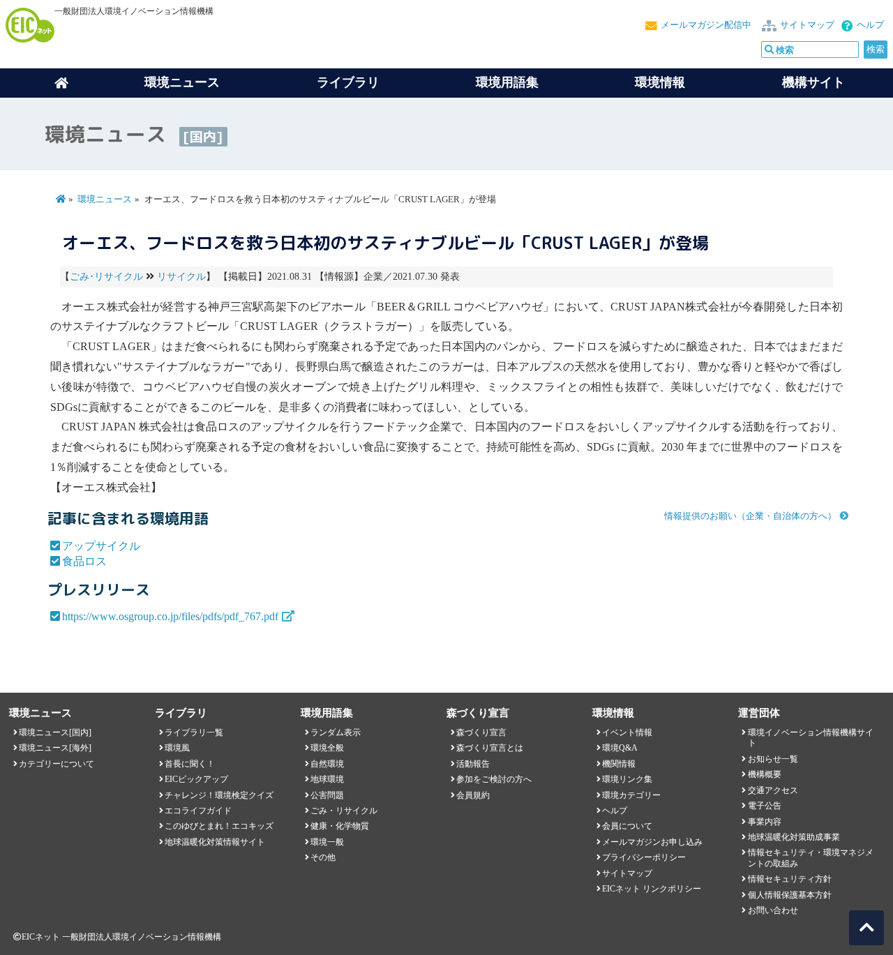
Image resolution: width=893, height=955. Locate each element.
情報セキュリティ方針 (790, 879)
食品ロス (84, 561)
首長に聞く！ (190, 764)
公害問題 (327, 795)
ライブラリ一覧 (194, 732)
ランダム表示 (335, 732)
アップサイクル (101, 546)
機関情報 (619, 764)
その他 (323, 857)
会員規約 (473, 795)
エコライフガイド (198, 810)
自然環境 (327, 764)
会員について (627, 826)
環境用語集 (507, 82)
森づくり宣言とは (489, 748)
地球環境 (327, 779)
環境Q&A (620, 748)
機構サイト (813, 82)
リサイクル (181, 276)
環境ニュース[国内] (55, 732)
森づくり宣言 (481, 732)
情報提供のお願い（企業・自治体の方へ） (750, 516)
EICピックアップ (196, 779)
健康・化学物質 (339, 826)
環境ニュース (104, 199)
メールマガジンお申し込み (652, 842)
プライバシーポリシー (644, 857)
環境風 (177, 748)
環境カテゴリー (631, 795)
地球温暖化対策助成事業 (794, 837)
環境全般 (327, 748)
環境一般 (327, 842)
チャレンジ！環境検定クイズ (219, 795)
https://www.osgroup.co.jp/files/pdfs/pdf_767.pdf (170, 616)
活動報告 (473, 764)
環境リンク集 (627, 779)
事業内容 (764, 822)
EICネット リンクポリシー (651, 889)
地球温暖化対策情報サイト (215, 842)
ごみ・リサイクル (343, 810)
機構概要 (764, 774)
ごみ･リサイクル (106, 276)
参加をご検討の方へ (494, 779)
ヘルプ (870, 25)
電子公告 (764, 806)
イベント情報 (627, 732)
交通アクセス (773, 790)
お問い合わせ (773, 910)
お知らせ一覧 (773, 759)
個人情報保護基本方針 (790, 895)
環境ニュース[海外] (55, 748)
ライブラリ (348, 82)
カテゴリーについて (56, 764)
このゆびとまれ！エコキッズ (219, 826)
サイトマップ (807, 25)
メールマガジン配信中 (706, 25)
